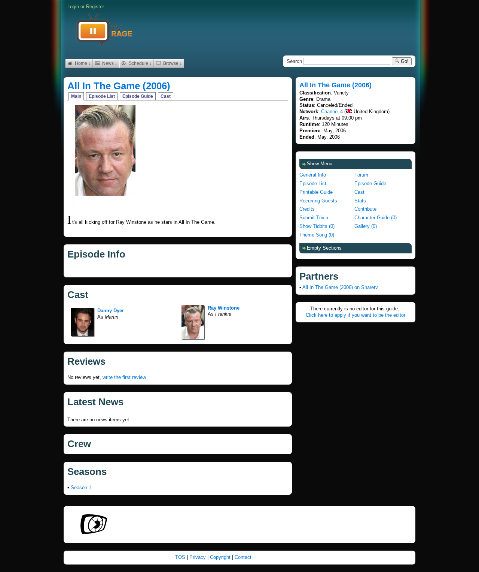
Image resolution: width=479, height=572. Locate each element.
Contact (243, 557)
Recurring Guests (318, 201)
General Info (312, 175)
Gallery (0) (365, 226)
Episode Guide (137, 96)
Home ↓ (82, 63)
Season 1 (81, 487)
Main (76, 96)
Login (73, 6)
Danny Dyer (110, 310)
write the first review (124, 377)
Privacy (198, 557)
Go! (404, 61)
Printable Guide (316, 192)
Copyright (221, 557)
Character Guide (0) (375, 217)
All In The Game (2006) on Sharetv (340, 287)
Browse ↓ (172, 63)
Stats (360, 201)
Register (95, 6)
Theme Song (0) (316, 235)
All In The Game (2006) (118, 85)
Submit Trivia (313, 217)
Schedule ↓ (140, 63)
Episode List (102, 96)
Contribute (365, 209)
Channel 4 (332, 111)
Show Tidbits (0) (317, 226)
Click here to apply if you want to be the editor (355, 315)
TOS (181, 557)
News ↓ (109, 63)
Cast (166, 96)
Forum (361, 175)
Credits (307, 209)
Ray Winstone (224, 308)
